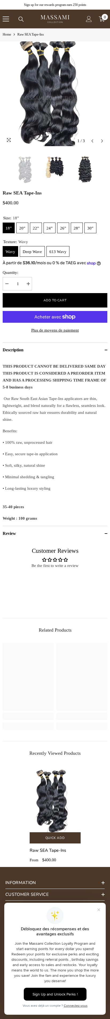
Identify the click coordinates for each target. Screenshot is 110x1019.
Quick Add (55, 838)
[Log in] (89, 19)
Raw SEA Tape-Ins (48, 850)
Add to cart (55, 300)
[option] (55, 93)
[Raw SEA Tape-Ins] (55, 799)
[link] (28, 716)
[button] (92, 141)
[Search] (21, 19)
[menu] (6, 19)
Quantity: (10, 272)
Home (7, 34)
